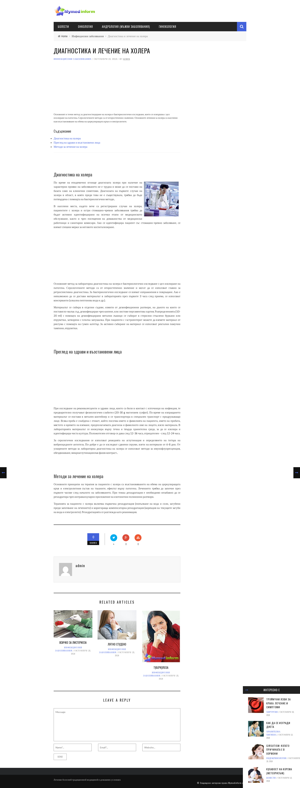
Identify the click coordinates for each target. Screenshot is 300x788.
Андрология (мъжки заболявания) (126, 27)
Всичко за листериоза (73, 642)
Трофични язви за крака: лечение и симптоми (278, 703)
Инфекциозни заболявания (72, 59)
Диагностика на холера (67, 138)
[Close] (247, 690)
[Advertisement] (117, 88)
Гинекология (167, 27)
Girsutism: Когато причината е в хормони (277, 749)
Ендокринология (276, 758)
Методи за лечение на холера (70, 146)
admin (126, 59)
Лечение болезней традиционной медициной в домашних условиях (87, 779)
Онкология (85, 27)
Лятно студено (117, 644)
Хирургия (272, 712)
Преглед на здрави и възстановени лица (77, 142)
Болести (63, 27)
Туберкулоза (160, 667)
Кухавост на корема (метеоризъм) (279, 771)
